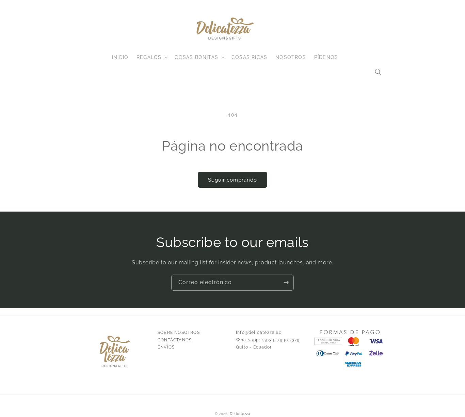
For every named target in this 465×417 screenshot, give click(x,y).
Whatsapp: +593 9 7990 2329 (268, 340)
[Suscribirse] (285, 283)
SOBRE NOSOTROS (179, 332)
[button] (378, 71)
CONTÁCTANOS (175, 340)
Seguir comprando (232, 180)
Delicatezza (240, 414)
